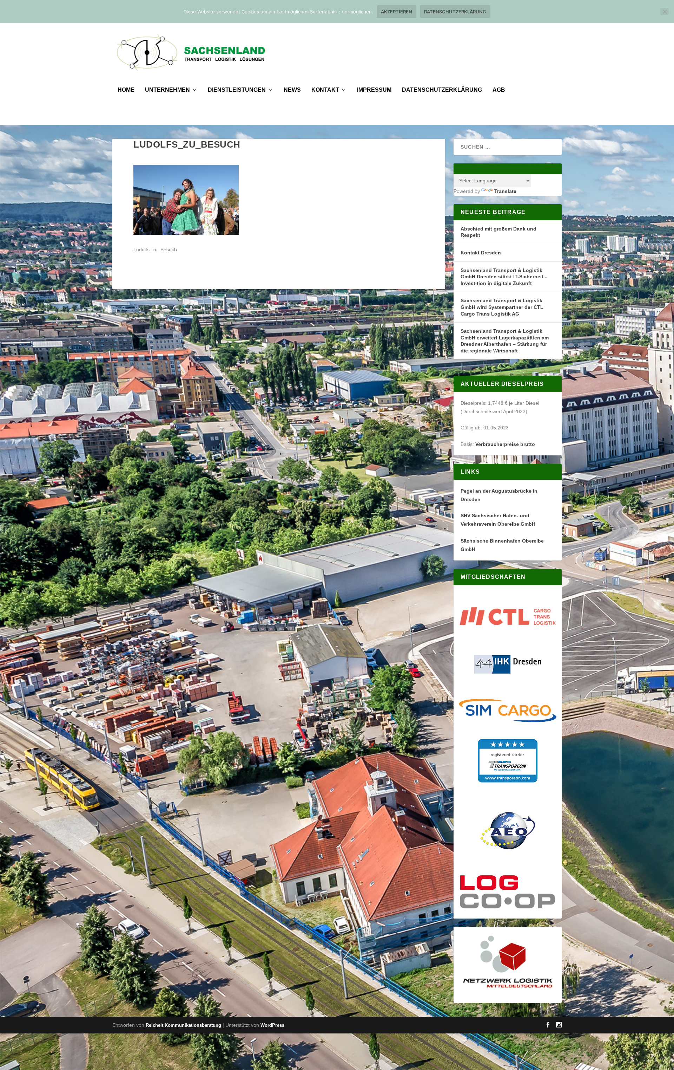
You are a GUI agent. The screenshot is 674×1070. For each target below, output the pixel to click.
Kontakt (325, 90)
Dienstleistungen (237, 90)
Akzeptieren (396, 11)
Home (126, 90)
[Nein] (664, 11)
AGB (499, 90)
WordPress (272, 1025)
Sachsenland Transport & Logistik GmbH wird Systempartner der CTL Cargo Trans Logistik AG (502, 307)
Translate (505, 191)
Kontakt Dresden (481, 252)
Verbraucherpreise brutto (505, 444)
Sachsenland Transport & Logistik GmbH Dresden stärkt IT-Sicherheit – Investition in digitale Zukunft (504, 276)
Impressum (374, 90)
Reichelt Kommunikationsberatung (183, 1025)
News (292, 90)
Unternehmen (167, 90)
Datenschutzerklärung (442, 90)
